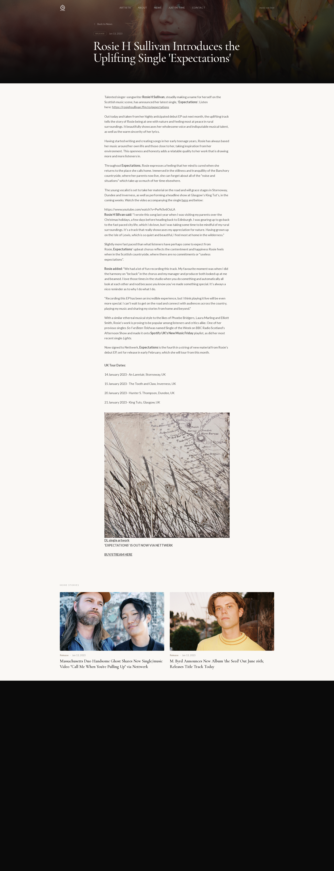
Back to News (104, 23)
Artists (125, 7)
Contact (198, 7)
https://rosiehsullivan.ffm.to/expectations (140, 107)
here (185, 200)
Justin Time (177, 7)
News (158, 7)
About (142, 7)
